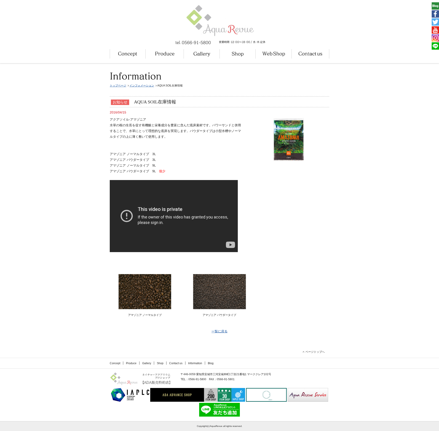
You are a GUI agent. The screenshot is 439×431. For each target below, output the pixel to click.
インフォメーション (141, 85)
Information (195, 363)
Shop (160, 363)
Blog (211, 363)
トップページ (118, 85)
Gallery (146, 363)
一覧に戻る (219, 331)
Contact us (175, 363)
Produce (131, 363)
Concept (115, 363)
